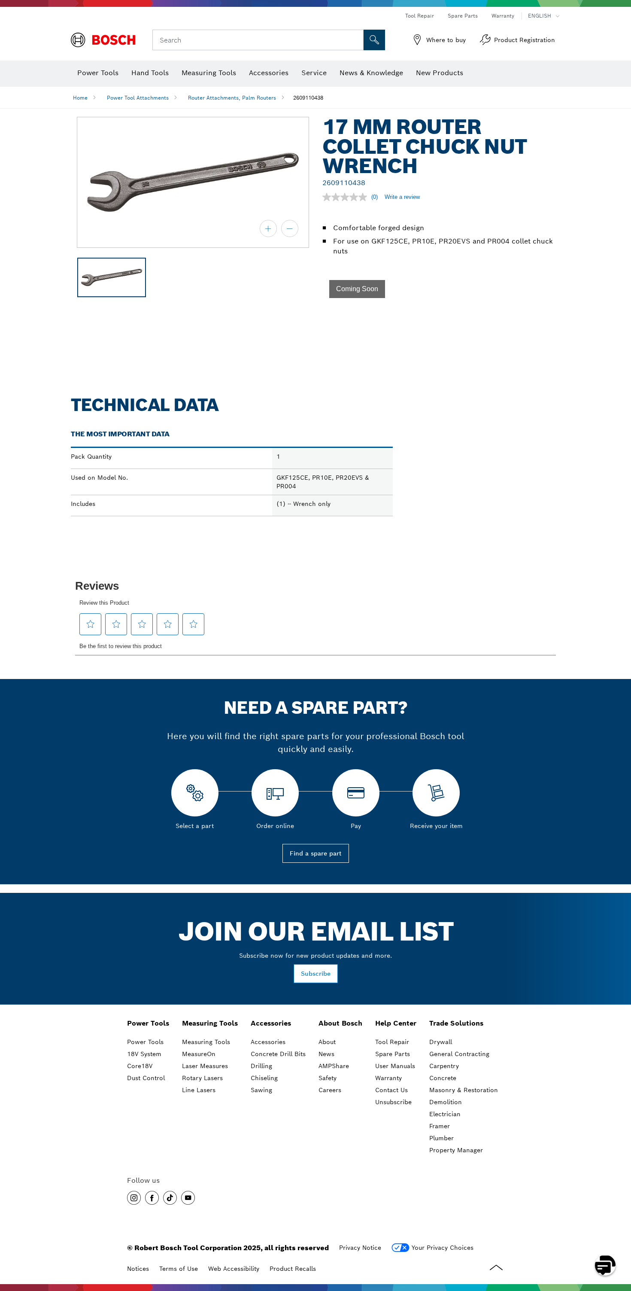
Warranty (502, 15)
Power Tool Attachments (138, 97)
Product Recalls (293, 1269)
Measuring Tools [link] (210, 1023)
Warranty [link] (388, 1078)
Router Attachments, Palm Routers (232, 97)
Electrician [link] (445, 1114)
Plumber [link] (441, 1138)
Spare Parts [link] (392, 1054)
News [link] (326, 1054)
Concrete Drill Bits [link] (278, 1054)
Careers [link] (330, 1090)
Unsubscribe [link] (393, 1102)
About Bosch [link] (340, 1023)
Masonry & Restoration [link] (463, 1090)
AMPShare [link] (334, 1066)
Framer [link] (439, 1126)
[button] (357, 289)
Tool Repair (419, 15)
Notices (138, 1269)
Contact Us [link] (391, 1090)
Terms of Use (178, 1269)
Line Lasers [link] (198, 1090)
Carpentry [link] (444, 1066)
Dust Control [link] (146, 1078)
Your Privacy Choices (442, 1247)
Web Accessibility (233, 1269)
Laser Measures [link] (205, 1066)
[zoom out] (289, 228)
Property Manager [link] (456, 1150)
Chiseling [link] (264, 1078)
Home (80, 97)
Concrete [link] (442, 1078)
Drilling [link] (261, 1066)
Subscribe (316, 973)
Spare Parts (463, 15)
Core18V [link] (139, 1066)
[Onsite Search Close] (356, 40)
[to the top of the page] (618, 1240)
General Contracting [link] (459, 1054)
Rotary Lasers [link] (202, 1078)
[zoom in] (268, 228)
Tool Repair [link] (392, 1042)
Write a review (402, 197)
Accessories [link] (271, 1023)
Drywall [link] (440, 1042)
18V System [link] (144, 1054)
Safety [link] (328, 1078)
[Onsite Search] (374, 40)
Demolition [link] (445, 1102)
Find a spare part (316, 853)
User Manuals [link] (395, 1066)
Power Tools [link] (148, 1023)
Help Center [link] (395, 1023)
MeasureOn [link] (198, 1054)
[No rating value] (346, 197)
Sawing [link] (261, 1090)
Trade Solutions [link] (456, 1023)
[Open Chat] (605, 1265)
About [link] (327, 1042)
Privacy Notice (360, 1247)
